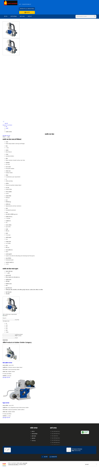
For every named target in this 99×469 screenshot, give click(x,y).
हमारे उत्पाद (22, 16)
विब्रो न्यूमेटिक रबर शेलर (7, 362)
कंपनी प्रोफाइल (14, 16)
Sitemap (34, 440)
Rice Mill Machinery (56, 431)
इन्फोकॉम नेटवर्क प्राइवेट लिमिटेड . (13, 464)
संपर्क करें (30, 16)
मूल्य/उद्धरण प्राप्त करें (6, 135)
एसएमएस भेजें (54, 456)
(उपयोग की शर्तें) (24, 463)
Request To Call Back (7, 125)
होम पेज (5, 16)
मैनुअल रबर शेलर (6, 403)
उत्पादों (7, 128)
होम (6, 126)
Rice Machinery (55, 435)
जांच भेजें (27, 12)
